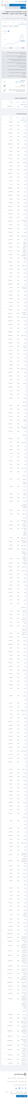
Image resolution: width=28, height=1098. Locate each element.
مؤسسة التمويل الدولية (23, 1081)
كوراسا (25, 773)
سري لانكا (24, 637)
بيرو (25, 423)
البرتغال (25, 232)
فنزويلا (25, 106)
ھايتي (25, 919)
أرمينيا (25, 125)
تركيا (25, 438)
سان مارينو (24, 614)
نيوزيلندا (24, 910)
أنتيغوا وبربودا (24, 147)
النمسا (25, 324)
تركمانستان (24, 435)
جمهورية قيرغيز (23, 545)
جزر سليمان (24, 497)
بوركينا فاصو (24, 405)
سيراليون (24, 655)
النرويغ (25, 320)
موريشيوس (24, 873)
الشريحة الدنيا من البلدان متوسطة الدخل (23, 1050)
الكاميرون (24, 298)
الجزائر (25, 239)
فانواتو (25, 717)
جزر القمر (24, 486)
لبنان (25, 798)
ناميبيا (25, 891)
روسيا (25, 588)
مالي (25, 831)
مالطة (25, 828)
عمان (25, 673)
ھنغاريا (25, 926)
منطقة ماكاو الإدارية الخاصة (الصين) (23, 855)
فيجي (25, 732)
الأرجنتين (24, 213)
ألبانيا (25, 140)
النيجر (25, 328)
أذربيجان (24, 122)
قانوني (26, 1092)
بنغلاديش (24, 383)
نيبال (25, 899)
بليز (25, 379)
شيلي (25, 662)
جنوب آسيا (24, 1014)
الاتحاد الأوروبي (23, 982)
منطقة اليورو (24, 1036)
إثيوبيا (25, 180)
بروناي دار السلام (23, 368)
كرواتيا (25, 754)
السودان (25, 276)
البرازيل (25, 228)
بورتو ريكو (24, 401)
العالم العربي (24, 1010)
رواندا (25, 585)
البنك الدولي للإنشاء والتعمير (22, 1078)
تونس (25, 460)
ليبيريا (25, 809)
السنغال (25, 273)
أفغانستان (24, 136)
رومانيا (25, 592)
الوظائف (11, 1092)
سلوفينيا (24, 640)
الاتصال (7, 1092)
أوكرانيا (25, 169)
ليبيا (25, 806)
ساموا (25, 603)
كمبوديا (25, 758)
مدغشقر (25, 839)
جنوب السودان (24, 570)
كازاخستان (24, 747)
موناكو (25, 884)
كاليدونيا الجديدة (23, 751)
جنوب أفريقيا (24, 566)
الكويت (25, 302)
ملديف (25, 850)
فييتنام (25, 736)
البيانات (16, 1)
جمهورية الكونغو (23, 537)
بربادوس (24, 361)
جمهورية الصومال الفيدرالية (24, 533)
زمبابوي (25, 599)
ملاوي (25, 846)
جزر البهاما (24, 479)
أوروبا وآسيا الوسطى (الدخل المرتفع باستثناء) (23, 978)
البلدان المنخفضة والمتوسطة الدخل (23, 1041)
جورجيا (25, 574)
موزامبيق (24, 877)
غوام (25, 699)
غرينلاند (25, 692)
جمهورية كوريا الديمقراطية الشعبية (24, 553)
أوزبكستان (24, 162)
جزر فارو (24, 501)
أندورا (25, 151)
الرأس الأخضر (24, 265)
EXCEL (17, 81)
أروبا (25, 129)
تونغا (25, 464)
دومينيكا (24, 581)
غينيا (25, 706)
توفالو (25, 457)
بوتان (25, 394)
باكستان (25, 354)
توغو (25, 453)
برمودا (25, 365)
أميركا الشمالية (24, 965)
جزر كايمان (24, 510)
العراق (25, 291)
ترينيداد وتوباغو (23, 442)
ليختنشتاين (24, 817)
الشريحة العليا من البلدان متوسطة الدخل (23, 1055)
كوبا (25, 765)
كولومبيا (25, 784)
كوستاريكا (24, 776)
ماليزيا (25, 835)
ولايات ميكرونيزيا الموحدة (24, 914)
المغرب (25, 306)
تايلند (25, 431)
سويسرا (25, 651)
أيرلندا (25, 173)
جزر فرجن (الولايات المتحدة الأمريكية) (23, 506)
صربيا (25, 666)
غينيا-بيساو (24, 714)
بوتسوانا (25, 398)
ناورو (25, 895)
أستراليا (25, 133)
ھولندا (25, 930)
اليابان (25, 339)
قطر (25, 743)
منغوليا (25, 866)
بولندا (25, 412)
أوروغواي (24, 158)
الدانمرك (25, 262)
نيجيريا (25, 902)
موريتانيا (24, 869)
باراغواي (24, 350)
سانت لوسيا (24, 625)
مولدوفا (25, 880)
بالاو (25, 357)
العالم (25, 933)
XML (20, 81)
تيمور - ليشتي (24, 468)
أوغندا (25, 166)
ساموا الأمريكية (23, 607)
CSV (23, 81)
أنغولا (25, 155)
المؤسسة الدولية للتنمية (12, 1078)
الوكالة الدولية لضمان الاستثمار (12, 1081)
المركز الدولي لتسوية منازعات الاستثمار (20, 1084)
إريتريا (25, 184)
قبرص (25, 739)
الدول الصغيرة (24, 989)
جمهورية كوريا (24, 548)
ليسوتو (25, 820)
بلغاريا (25, 376)
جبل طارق (24, 475)
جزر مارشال (24, 514)
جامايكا (25, 471)
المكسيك (24, 309)
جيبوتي (25, 577)
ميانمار (25, 888)
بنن (25, 390)
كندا (25, 762)
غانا (25, 684)
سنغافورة (24, 644)
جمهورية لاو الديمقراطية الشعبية (24, 558)
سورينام (25, 648)
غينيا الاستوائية (23, 710)
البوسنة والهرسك (23, 235)
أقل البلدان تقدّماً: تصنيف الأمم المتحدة (24, 951)
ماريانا (25, 824)
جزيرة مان (24, 517)
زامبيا (25, 596)
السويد (25, 280)
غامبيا (25, 681)
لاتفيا (25, 795)
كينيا (25, 791)
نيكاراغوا (24, 906)
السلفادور (24, 269)
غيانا (25, 703)
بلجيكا (25, 372)
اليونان (25, 342)
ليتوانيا (25, 813)
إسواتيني (24, 199)
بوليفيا (25, 416)
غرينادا (25, 688)
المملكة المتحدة (23, 317)
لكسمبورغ (24, 802)
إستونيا (25, 191)
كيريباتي (24, 787)
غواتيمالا (24, 695)
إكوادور (25, 202)
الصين (25, 284)
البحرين (25, 224)
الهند (25, 331)
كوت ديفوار (24, 769)
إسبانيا (25, 188)
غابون (25, 677)
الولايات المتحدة (23, 335)
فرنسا (25, 721)
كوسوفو (25, 780)
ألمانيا (25, 144)
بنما (25, 387)
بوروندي (25, 409)
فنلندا (25, 728)
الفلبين (25, 295)
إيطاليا (25, 210)
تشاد (25, 446)
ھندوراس (24, 922)
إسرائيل (25, 195)
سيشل (25, 659)
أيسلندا (25, 177)
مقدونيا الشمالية (23, 842)
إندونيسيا (24, 206)
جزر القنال (24, 490)
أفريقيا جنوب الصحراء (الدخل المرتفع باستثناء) (23, 946)
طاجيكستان (24, 670)
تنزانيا (25, 449)
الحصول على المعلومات (19, 1092)
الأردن (25, 217)
